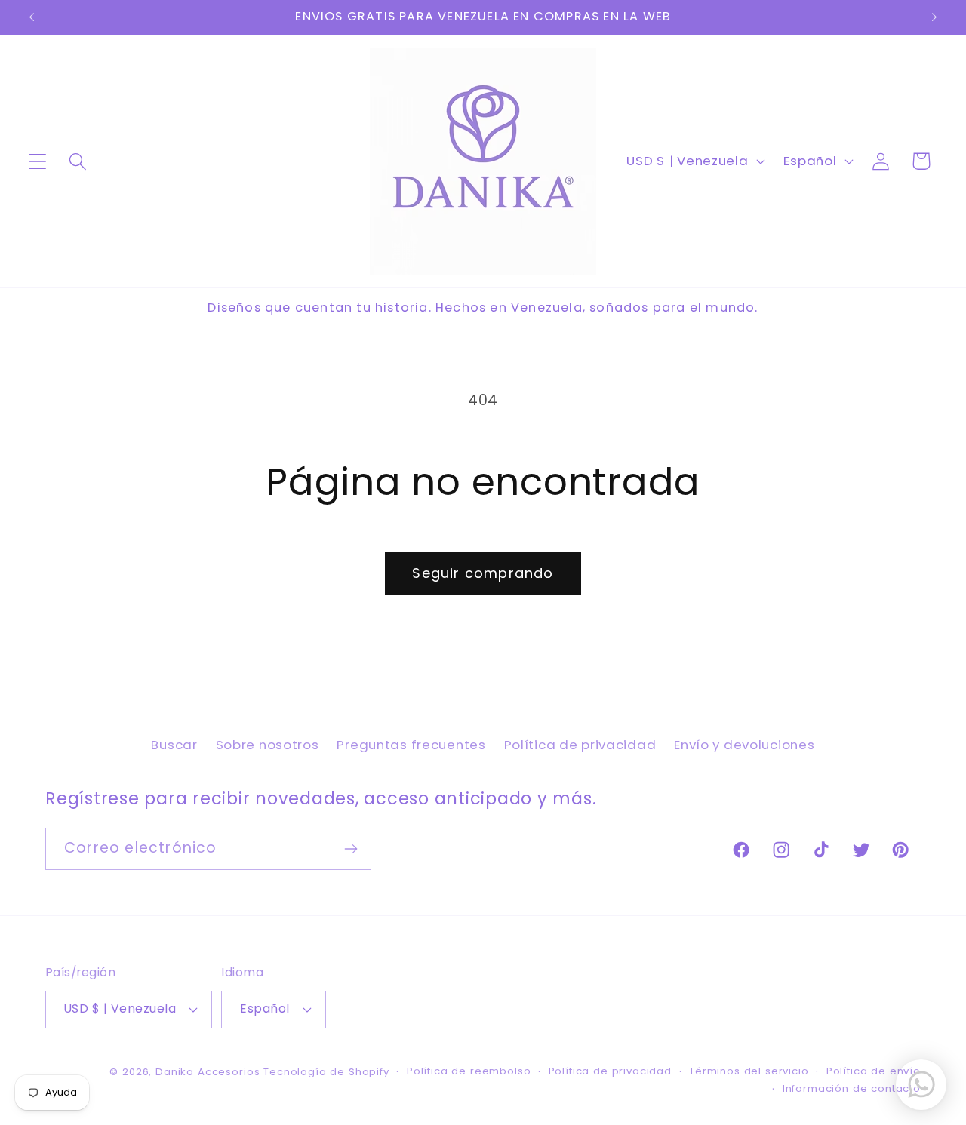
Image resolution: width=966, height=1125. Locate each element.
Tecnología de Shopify (326, 1072)
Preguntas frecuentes (411, 745)
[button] (38, 161)
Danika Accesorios (207, 1072)
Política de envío (873, 1071)
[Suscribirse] (351, 849)
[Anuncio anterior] (31, 17)
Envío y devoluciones (744, 745)
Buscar (174, 745)
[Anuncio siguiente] (934, 17)
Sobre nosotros (267, 745)
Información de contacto (852, 1088)
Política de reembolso (469, 1071)
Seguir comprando (482, 573)
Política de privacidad (580, 745)
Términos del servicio (749, 1071)
